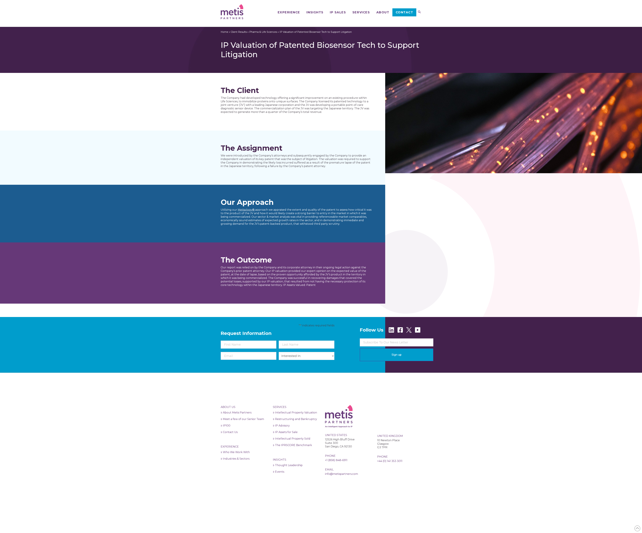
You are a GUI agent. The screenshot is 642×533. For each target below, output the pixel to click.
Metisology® (246, 209)
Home (224, 31)
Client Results (239, 31)
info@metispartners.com (341, 473)
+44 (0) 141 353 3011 (389, 461)
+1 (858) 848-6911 (336, 460)
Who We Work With (236, 452)
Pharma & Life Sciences (263, 31)
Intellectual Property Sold (292, 438)
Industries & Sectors (236, 458)
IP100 (226, 425)
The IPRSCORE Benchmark (293, 445)
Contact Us (230, 432)
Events (279, 471)
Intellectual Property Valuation (296, 412)
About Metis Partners (237, 412)
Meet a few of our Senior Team (243, 419)
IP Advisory (282, 425)
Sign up (397, 354)
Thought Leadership (289, 465)
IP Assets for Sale (286, 432)
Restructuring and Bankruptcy (296, 419)
